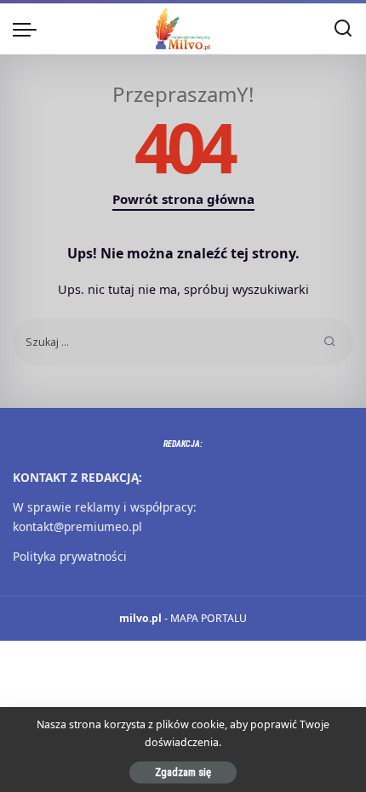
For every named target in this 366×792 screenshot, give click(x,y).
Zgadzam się (183, 772)
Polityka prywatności (70, 556)
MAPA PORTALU (208, 618)
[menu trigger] (29, 28)
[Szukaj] (343, 28)
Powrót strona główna (183, 198)
